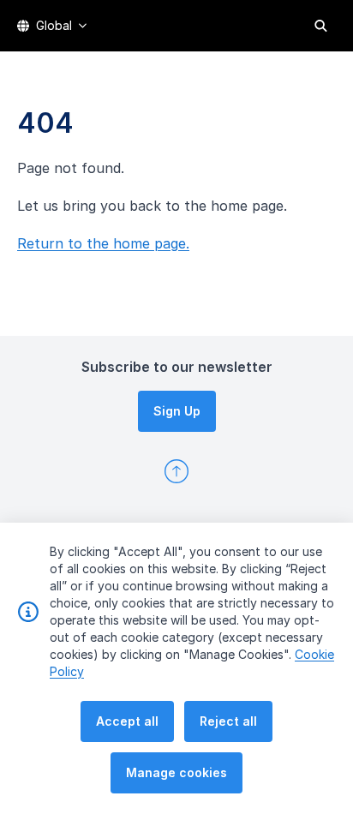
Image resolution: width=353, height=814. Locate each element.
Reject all (228, 721)
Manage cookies (176, 772)
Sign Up (176, 411)
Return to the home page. (103, 243)
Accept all (127, 721)
